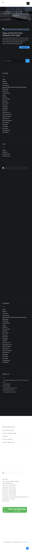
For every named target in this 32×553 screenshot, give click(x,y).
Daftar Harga (5, 85)
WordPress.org (6, 156)
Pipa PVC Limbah (6, 116)
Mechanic (4, 101)
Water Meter (5, 132)
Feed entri (4, 152)
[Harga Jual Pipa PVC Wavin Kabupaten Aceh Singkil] (15, 29)
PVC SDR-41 (5, 126)
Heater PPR (5, 91)
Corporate (5, 83)
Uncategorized (6, 130)
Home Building (6, 93)
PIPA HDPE (5, 436)
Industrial (4, 97)
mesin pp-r (5, 105)
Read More (24, 47)
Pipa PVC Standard (7, 120)
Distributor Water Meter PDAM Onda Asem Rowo (14, 87)
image (3, 95)
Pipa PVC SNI (5, 118)
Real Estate (5, 128)
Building (4, 81)
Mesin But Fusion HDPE (8, 430)
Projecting (4, 124)
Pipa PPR (4, 110)
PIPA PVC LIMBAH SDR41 (8, 442)
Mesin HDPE (5, 103)
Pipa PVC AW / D (6, 112)
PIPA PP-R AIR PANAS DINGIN (9, 433)
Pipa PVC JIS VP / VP (7, 114)
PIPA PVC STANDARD (7, 439)
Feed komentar (6, 154)
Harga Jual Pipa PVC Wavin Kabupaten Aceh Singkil (12, 34)
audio (3, 79)
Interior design (6, 99)
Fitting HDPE (5, 89)
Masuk (4, 150)
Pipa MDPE (5, 108)
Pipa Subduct (5, 122)
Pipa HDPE (5, 107)
